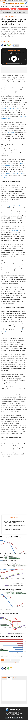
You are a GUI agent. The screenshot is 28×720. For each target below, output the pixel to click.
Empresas (2, 6)
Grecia (17, 662)
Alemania (4, 177)
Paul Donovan (10, 132)
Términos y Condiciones (11, 713)
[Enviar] (8, 45)
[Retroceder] (9, 58)
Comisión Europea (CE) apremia (10, 108)
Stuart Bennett (14, 230)
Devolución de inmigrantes (18, 0)
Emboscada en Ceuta (9, 0)
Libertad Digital (14, 709)
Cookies (20, 713)
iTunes (22, 718)
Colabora (22, 3)
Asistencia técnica (11, 714)
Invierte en (7, 6)
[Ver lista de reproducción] (24, 63)
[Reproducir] (14, 59)
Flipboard (17, 718)
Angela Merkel (7, 659)
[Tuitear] (5, 45)
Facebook (6, 718)
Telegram (19, 718)
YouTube (13, 718)
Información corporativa (13, 712)
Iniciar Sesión (26, 3)
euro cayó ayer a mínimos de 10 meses (14, 206)
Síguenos (17, 45)
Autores (19, 714)
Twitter (8, 718)
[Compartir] (2, 45)
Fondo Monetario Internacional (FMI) (9, 662)
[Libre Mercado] (11, 3)
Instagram (10, 718)
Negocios (22, 6)
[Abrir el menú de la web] (1, 3)
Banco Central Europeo (15, 659)
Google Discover (15, 718)
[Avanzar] (19, 58)
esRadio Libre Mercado (15, 6)
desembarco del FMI (7, 214)
